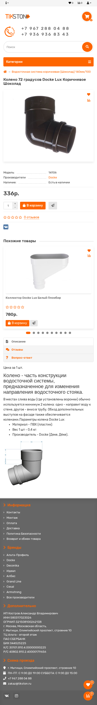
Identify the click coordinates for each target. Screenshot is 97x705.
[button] (28, 333)
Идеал (11, 571)
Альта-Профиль (18, 555)
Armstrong (14, 592)
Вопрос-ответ (22, 357)
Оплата (12, 523)
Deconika (13, 565)
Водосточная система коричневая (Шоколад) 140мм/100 (51, 71)
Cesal (10, 586)
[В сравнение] (88, 100)
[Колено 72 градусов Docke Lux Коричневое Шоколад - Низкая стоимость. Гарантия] (48, 126)
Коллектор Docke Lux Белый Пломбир (33, 297)
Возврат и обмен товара (24, 538)
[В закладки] (88, 94)
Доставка (13, 528)
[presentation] (3, 287)
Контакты (13, 512)
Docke (52, 177)
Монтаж (12, 517)
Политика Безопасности (24, 533)
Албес (11, 576)
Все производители (21, 597)
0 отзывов (31, 217)
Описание (19, 341)
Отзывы (17, 349)
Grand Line (14, 581)
